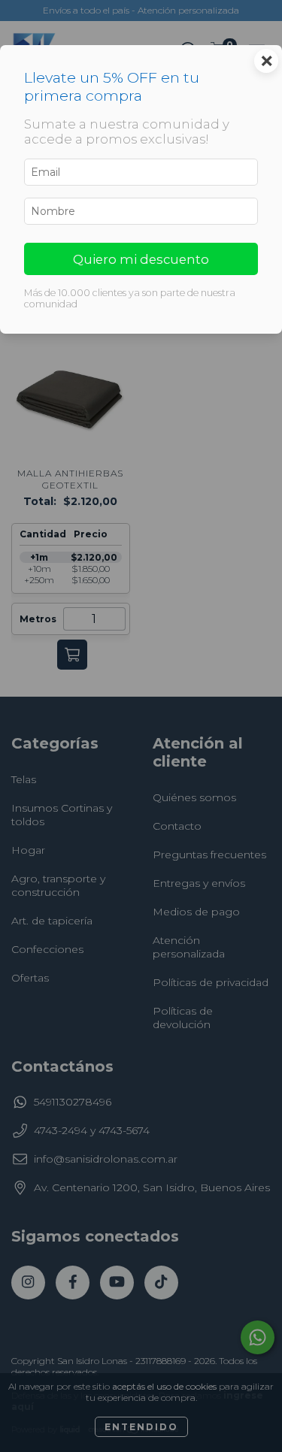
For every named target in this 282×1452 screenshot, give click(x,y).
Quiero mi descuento (141, 259)
